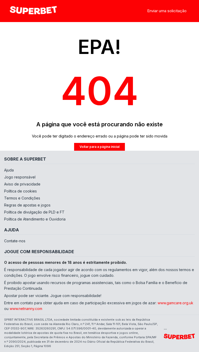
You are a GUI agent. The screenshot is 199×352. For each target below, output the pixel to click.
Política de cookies (20, 191)
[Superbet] (33, 11)
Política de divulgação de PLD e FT (34, 212)
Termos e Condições (22, 198)
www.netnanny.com (26, 308)
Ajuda (9, 170)
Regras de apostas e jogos (27, 205)
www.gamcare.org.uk (175, 303)
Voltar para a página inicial (99, 147)
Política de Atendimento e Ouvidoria (35, 219)
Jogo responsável (19, 177)
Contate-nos (14, 241)
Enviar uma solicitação (167, 10)
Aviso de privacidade (22, 184)
